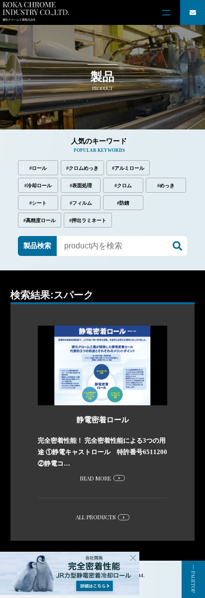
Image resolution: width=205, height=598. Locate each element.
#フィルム (81, 203)
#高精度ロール (39, 220)
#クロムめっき (82, 168)
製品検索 (37, 245)
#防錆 (123, 203)
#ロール (38, 168)
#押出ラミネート (87, 220)
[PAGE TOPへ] (193, 579)
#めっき (166, 185)
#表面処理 (81, 185)
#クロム (123, 185)
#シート (38, 203)
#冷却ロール (38, 185)
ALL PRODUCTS (95, 517)
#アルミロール (128, 168)
